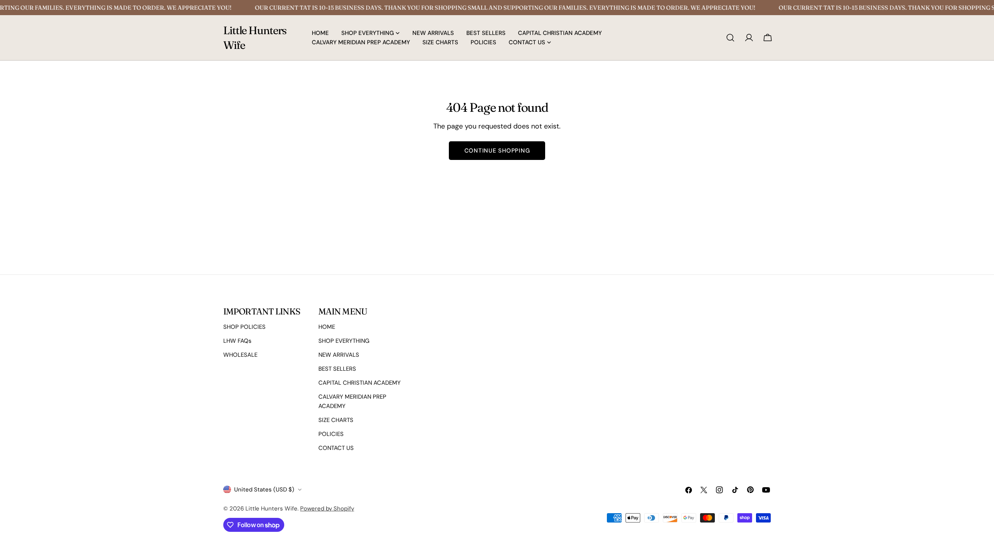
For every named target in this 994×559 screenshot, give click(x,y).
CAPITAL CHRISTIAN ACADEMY (359, 383)
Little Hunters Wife (255, 38)
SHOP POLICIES (244, 327)
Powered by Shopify (327, 508)
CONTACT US (336, 448)
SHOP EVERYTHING (343, 341)
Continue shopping (497, 151)
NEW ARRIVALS (338, 355)
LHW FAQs (237, 341)
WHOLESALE (240, 355)
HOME (326, 327)
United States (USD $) (264, 489)
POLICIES (331, 434)
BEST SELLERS (337, 369)
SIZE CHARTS (335, 420)
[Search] (730, 37)
